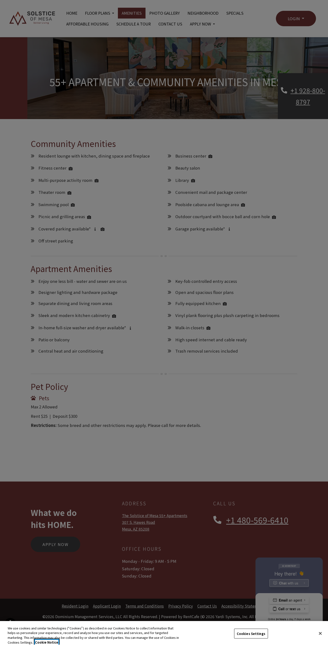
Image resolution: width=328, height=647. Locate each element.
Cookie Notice (46, 642)
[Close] (320, 633)
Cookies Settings (251, 633)
